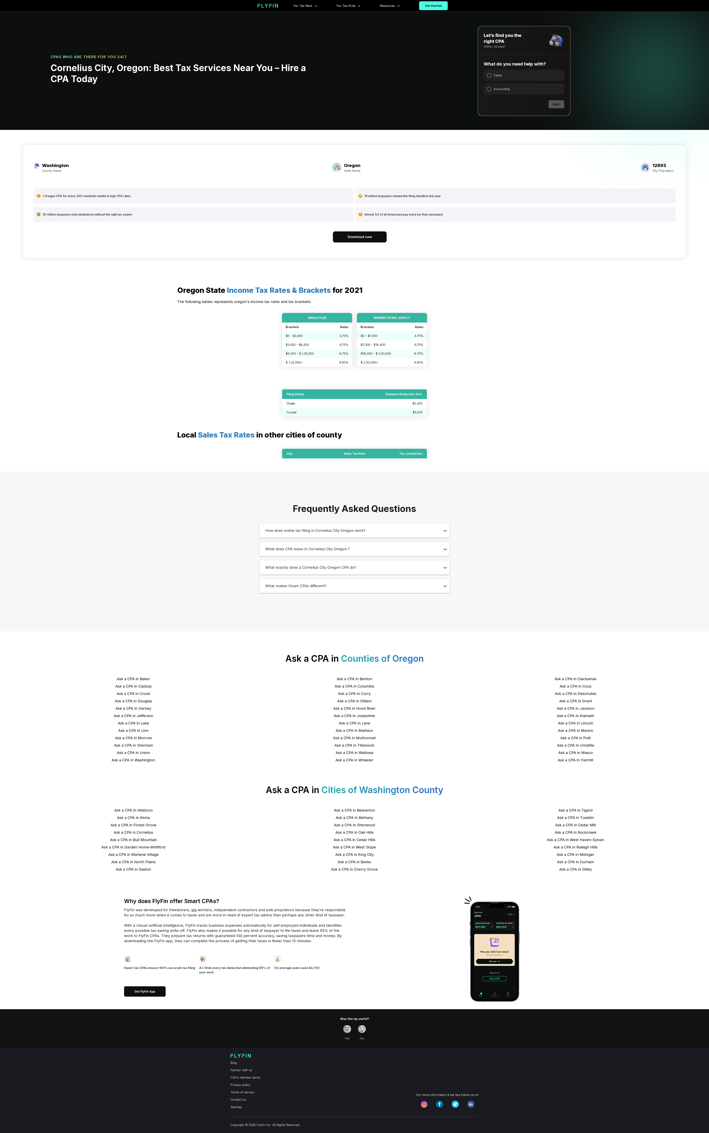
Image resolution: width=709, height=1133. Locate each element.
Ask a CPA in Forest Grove (133, 825)
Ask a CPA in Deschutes (575, 693)
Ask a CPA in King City (354, 854)
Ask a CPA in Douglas (133, 701)
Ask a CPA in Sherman (133, 745)
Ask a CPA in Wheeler (354, 760)
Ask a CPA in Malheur (354, 730)
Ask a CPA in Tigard (575, 810)
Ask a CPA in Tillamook (354, 745)
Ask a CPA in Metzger (575, 854)
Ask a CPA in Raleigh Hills (575, 847)
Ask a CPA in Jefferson (133, 716)
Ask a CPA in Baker (133, 679)
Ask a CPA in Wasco (575, 752)
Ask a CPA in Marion (575, 730)
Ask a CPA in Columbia (354, 686)
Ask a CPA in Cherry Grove (354, 869)
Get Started (433, 6)
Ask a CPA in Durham (575, 862)
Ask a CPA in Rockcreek (575, 832)
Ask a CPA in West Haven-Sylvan (575, 840)
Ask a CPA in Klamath (575, 716)
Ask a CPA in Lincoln (575, 723)
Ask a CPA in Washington (133, 760)
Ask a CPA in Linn (133, 730)
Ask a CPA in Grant (575, 701)
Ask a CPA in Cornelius (133, 832)
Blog (233, 1063)
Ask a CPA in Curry (354, 693)
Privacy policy (240, 1085)
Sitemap (236, 1107)
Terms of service (242, 1092)
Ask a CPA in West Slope (354, 847)
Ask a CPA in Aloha (133, 817)
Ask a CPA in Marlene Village (133, 854)
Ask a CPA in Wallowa (354, 752)
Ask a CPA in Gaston (133, 869)
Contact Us (238, 1099)
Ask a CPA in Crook (133, 693)
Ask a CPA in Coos (575, 686)
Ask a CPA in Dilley (575, 869)
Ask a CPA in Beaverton (354, 810)
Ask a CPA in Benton (354, 679)
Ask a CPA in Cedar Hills (354, 840)
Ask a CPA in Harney (133, 708)
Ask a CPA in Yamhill (575, 760)
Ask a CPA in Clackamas (575, 679)
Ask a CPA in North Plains (133, 862)
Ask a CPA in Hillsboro (133, 810)
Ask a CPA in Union (133, 752)
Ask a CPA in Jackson (575, 708)
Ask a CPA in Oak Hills (354, 832)
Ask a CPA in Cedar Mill (575, 825)
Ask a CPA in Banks (354, 862)
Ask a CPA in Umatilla (575, 745)
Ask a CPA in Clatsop (133, 686)
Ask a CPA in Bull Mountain (133, 840)
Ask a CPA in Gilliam (354, 701)
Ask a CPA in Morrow (133, 738)
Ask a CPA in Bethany (354, 817)
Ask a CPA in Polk (575, 738)
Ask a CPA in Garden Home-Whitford (133, 847)
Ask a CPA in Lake (133, 723)
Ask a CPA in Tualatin (575, 817)
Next (556, 104)
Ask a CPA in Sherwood (354, 825)
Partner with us (241, 1070)
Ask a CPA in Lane (354, 723)
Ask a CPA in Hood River (354, 708)
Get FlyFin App (144, 991)
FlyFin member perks (245, 1077)
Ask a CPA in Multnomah (354, 738)
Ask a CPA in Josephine (354, 716)
